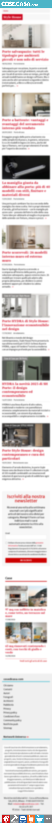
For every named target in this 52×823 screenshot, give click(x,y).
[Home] (19, 4)
